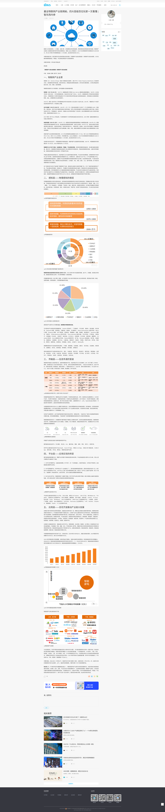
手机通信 (99, 5)
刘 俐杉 (66, 777)
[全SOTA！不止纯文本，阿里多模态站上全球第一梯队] (53, 748)
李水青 (66, 750)
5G (111, 45)
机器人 (88, 5)
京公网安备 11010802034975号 (72, 808)
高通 (115, 35)
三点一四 (111, 20)
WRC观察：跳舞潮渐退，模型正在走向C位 (75, 771)
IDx (109, 35)
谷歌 (108, 48)
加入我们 (52, 794)
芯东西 (105, 1)
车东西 (102, 1)
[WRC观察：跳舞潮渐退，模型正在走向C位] (53, 775)
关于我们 (45, 794)
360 (103, 41)
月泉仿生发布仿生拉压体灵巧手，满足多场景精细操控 (78, 758)
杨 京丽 (66, 738)
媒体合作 (80, 794)
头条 (62, 5)
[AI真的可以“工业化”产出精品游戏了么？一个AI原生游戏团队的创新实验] (53, 735)
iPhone (112, 48)
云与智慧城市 (82, 5)
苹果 (113, 35)
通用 (103, 35)
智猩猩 (109, 1)
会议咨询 (73, 794)
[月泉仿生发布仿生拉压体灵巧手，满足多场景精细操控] (53, 762)
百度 (114, 39)
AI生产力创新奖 (118, 1)
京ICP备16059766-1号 (82, 808)
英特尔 (106, 35)
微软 (110, 42)
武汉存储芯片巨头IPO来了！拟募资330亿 (75, 717)
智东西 (98, 1)
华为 (108, 45)
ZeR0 (66, 723)
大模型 (104, 45)
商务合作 (66, 794)
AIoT (76, 5)
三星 (107, 42)
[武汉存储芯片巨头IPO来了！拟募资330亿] (53, 721)
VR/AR (93, 5)
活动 (105, 5)
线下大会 (113, 1)
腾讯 (114, 43)
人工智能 (66, 5)
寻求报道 (59, 794)
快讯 (57, 5)
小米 (118, 45)
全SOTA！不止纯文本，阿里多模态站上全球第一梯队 (78, 744)
